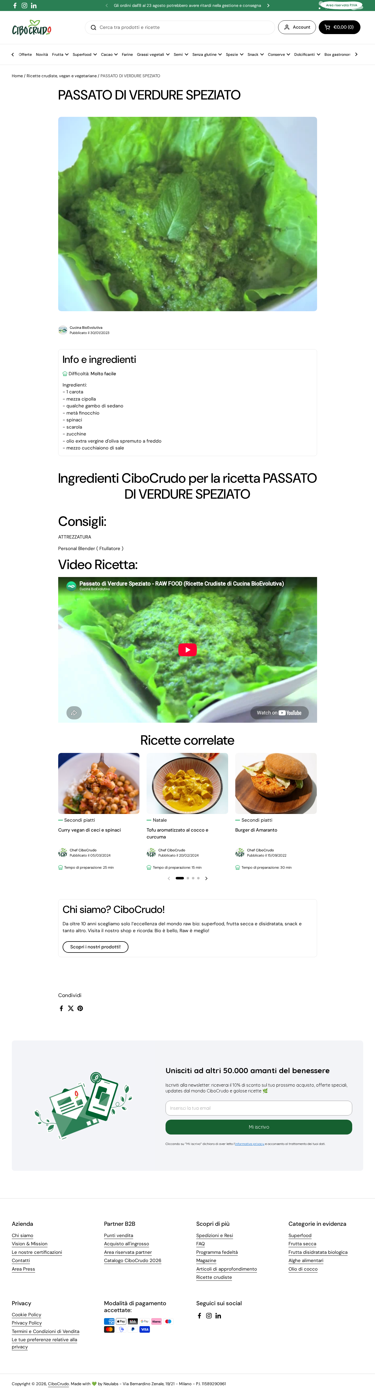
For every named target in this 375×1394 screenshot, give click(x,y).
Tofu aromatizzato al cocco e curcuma (177, 833)
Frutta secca (302, 1244)
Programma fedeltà (217, 1252)
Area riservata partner (128, 1252)
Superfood (300, 1235)
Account (301, 27)
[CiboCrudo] (32, 27)
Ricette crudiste (214, 1277)
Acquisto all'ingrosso (126, 1244)
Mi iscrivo (259, 1127)
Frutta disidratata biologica (318, 1252)
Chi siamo (22, 1235)
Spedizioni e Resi (214, 1235)
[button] (339, 27)
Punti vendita (118, 1235)
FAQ (200, 1244)
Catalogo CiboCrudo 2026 (132, 1260)
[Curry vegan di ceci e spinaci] (99, 783)
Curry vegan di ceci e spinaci (89, 830)
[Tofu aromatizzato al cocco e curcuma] (187, 783)
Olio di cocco (303, 1269)
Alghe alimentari (306, 1260)
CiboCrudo (58, 1384)
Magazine (206, 1260)
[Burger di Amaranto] (276, 783)
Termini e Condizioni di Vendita (45, 1331)
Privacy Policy (27, 1323)
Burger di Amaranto (256, 830)
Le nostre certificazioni (37, 1252)
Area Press (23, 1269)
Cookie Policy (26, 1315)
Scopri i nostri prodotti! (95, 947)
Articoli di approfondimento (226, 1269)
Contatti (21, 1260)
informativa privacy (249, 1144)
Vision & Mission (29, 1244)
